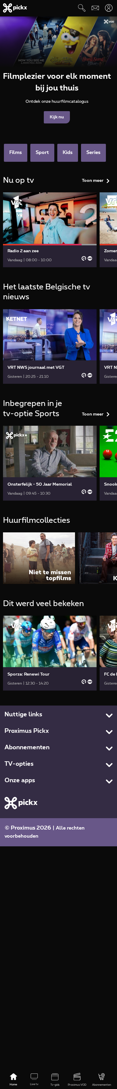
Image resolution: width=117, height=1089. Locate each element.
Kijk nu (57, 117)
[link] (50, 229)
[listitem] (39, 558)
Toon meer (93, 181)
